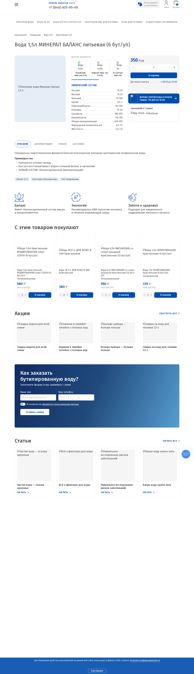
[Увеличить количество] (25, 295)
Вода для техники (131, 22)
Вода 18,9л (43, 22)
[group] (80, 69)
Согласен (97, 670)
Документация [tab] (43, 144)
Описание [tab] (22, 144)
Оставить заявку (35, 412)
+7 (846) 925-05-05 (63, 7)
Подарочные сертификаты (161, 22)
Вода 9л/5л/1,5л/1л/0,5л (67, 22)
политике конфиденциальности (145, 660)
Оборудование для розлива (101, 22)
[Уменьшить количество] (18, 295)
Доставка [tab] (78, 144)
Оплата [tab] (62, 144)
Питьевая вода (25, 22)
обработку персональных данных (60, 404)
